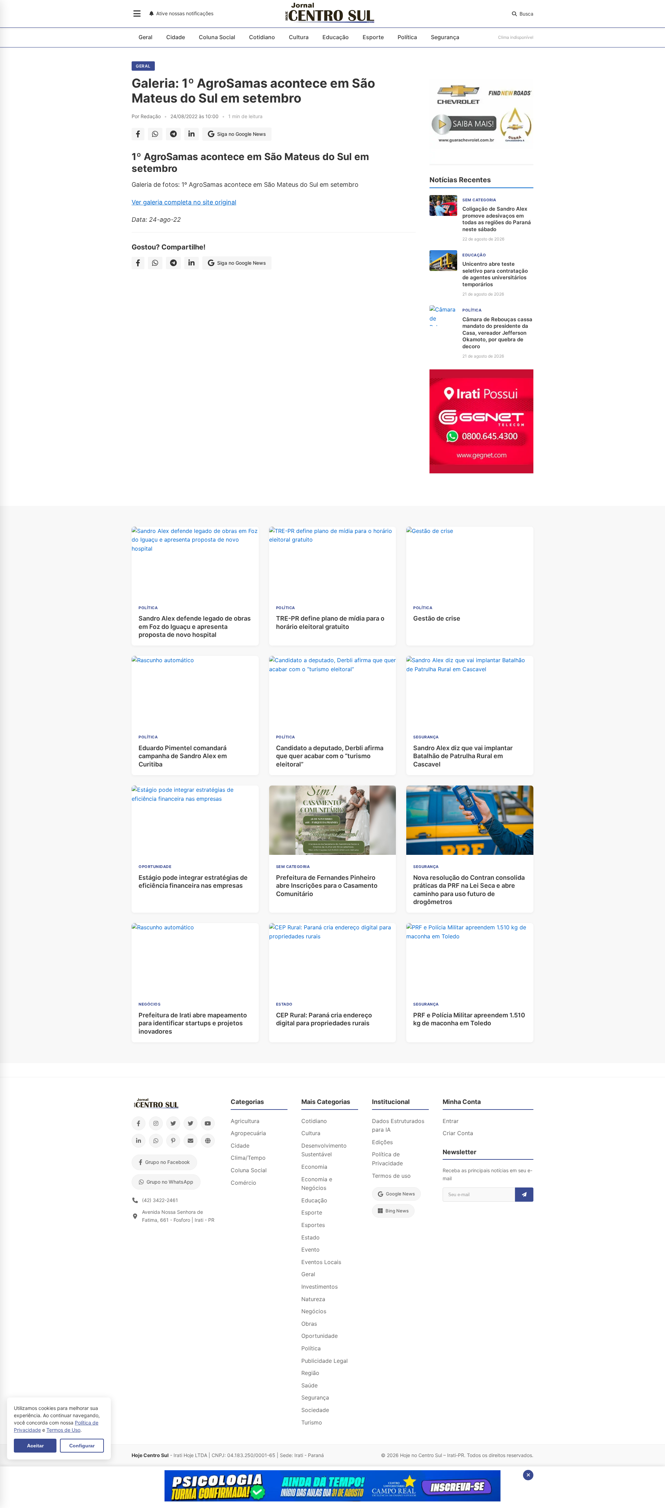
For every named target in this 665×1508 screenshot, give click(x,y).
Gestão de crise (436, 618)
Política (407, 37)
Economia (314, 1166)
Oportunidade (319, 1335)
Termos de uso (391, 1175)
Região (310, 1372)
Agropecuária (248, 1133)
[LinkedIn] (138, 1141)
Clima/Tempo (248, 1157)
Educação (335, 37)
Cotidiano (262, 37)
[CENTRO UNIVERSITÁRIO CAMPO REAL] (332, 1499)
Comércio (243, 1182)
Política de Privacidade (387, 1159)
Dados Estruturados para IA (398, 1125)
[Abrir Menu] (137, 13)
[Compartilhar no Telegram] (173, 134)
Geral (145, 37)
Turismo (311, 1422)
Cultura (299, 37)
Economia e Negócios (316, 1184)
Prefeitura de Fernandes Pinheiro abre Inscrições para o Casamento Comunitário (327, 885)
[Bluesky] (190, 1123)
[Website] (208, 1141)
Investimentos (319, 1286)
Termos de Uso (63, 1430)
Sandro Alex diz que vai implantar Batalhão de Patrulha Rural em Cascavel (463, 756)
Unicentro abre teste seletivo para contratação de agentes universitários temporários (495, 274)
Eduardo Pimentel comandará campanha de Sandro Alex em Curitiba (183, 756)
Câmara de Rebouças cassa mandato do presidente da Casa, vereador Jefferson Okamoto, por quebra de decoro (497, 333)
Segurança (445, 37)
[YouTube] (208, 1123)
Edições (382, 1142)
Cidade (175, 37)
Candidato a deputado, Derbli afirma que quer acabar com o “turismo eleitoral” (329, 756)
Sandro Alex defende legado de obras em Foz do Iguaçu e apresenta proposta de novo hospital (195, 626)
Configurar (82, 1445)
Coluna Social (217, 37)
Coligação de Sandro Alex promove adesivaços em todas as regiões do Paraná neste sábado (496, 219)
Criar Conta (458, 1133)
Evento (310, 1249)
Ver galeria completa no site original (184, 202)
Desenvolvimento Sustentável (324, 1150)
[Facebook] (138, 1123)
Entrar (451, 1120)
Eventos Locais (321, 1262)
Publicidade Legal (324, 1360)
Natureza (313, 1299)
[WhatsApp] (156, 1141)
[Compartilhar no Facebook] (138, 134)
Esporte (373, 37)
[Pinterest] (173, 1141)
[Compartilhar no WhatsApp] (155, 134)
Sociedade (315, 1409)
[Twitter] (173, 1123)
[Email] (190, 1141)
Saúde (309, 1385)
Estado (310, 1237)
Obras (309, 1323)
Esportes (313, 1224)
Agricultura (245, 1120)
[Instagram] (156, 1123)
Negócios (313, 1311)
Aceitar (35, 1445)
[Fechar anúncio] (528, 1475)
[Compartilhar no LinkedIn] (191, 134)
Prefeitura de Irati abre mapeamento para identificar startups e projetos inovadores (193, 1023)
